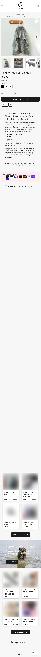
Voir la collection (20, 535)
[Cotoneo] (20, 6)
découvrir (12, 562)
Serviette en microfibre (11, 165)
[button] (4, 37)
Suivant (24, 14)
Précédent (17, 14)
